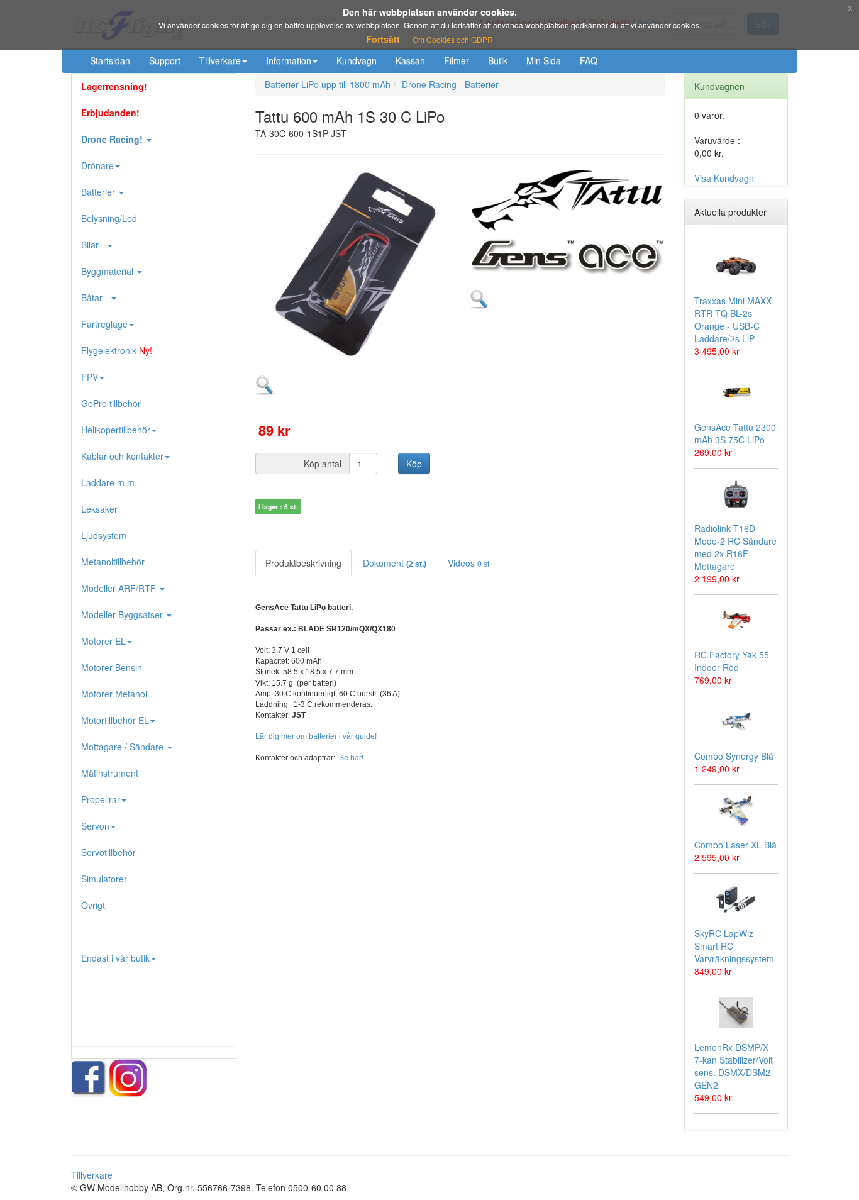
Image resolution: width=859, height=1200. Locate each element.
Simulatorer (104, 878)
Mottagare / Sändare (123, 746)
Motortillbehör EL (115, 720)
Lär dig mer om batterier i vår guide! (316, 736)
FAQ (588, 60)
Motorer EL (103, 641)
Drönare (97, 165)
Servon (95, 825)
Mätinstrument (109, 773)
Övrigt (93, 905)
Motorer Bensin (111, 667)
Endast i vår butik (115, 958)
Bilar (93, 244)
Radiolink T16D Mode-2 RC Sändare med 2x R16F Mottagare (735, 547)
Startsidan (110, 60)
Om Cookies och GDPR (453, 39)
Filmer (456, 60)
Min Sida (543, 60)
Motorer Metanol (114, 693)
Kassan (410, 60)
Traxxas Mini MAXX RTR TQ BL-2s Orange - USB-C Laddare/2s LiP (733, 319)
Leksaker (99, 509)
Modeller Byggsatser (123, 614)
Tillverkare (220, 60)
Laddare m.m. (109, 482)
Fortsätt (383, 39)
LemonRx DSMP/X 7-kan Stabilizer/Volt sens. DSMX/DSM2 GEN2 (733, 1066)
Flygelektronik (116, 350)
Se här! (351, 757)
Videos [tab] (468, 563)
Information (288, 60)
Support (164, 60)
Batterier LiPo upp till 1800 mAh (328, 84)
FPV (89, 376)
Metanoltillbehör (113, 561)
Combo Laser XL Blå (735, 844)
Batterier (99, 192)
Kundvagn (356, 60)
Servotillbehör (108, 852)
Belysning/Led (109, 218)
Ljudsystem (103, 535)
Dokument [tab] (394, 563)
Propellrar (100, 799)
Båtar (95, 297)
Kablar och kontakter (122, 456)
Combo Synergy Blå (733, 756)
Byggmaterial (108, 271)
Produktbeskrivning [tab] (303, 563)
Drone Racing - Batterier (450, 84)
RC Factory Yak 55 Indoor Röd (731, 661)
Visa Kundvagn (724, 178)
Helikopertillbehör (115, 429)
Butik (497, 60)
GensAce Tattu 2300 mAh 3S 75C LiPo (735, 433)
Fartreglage (104, 324)
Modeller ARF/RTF (119, 588)
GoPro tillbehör (111, 403)
